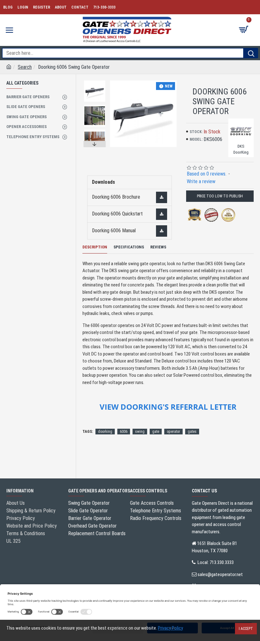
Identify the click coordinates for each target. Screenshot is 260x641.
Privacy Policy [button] (170, 628)
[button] (95, 82)
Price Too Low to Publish (220, 196)
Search (25, 67)
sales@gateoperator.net (220, 574)
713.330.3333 (222, 562)
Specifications (129, 247)
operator (173, 431)
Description (94, 247)
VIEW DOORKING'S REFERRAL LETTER (168, 407)
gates (192, 431)
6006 (123, 431)
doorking (105, 431)
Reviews (158, 247)
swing (140, 431)
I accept (246, 628)
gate (155, 431)
